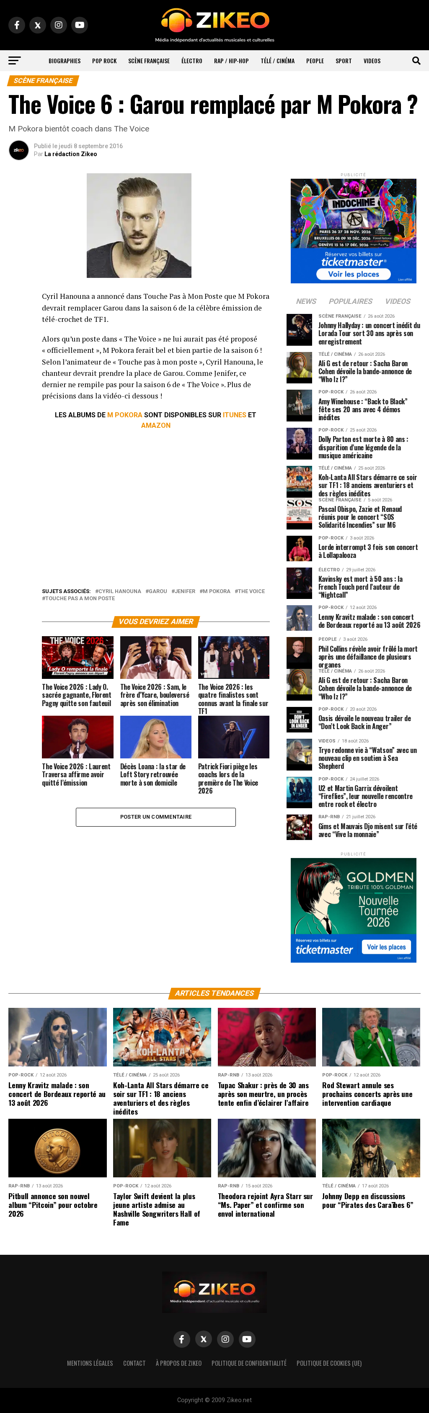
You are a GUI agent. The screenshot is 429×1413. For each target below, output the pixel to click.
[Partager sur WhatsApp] (18, 319)
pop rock (104, 60)
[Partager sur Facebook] (18, 298)
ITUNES (234, 415)
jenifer (185, 591)
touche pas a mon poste (80, 598)
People (315, 60)
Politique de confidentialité (249, 1363)
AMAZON (156, 425)
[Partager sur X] (18, 339)
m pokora (216, 591)
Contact (134, 1363)
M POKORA (124, 415)
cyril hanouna (119, 591)
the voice (251, 591)
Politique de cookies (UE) (329, 1363)
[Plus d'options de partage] (18, 379)
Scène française (149, 60)
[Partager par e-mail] (18, 359)
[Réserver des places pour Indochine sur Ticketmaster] (354, 228)
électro (191, 60)
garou (158, 591)
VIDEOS (372, 60)
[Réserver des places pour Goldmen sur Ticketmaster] (354, 908)
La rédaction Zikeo (70, 154)
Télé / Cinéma (278, 60)
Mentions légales (90, 1363)
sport (344, 60)
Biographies (64, 60)
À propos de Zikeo (179, 1363)
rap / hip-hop (231, 60)
